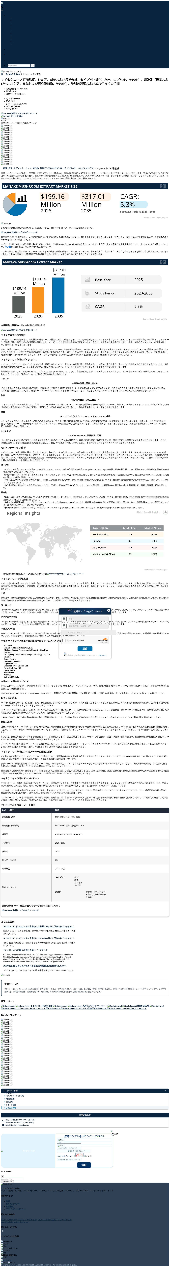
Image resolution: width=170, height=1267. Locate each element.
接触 (10, 60)
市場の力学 (10, 1093)
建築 (15, 41)
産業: (10, 15)
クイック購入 (16, 116)
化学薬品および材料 (22, 39)
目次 (10, 168)
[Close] (114, 1133)
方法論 (36, 168)
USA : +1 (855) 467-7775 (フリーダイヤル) (21, 7)
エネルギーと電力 (21, 31)
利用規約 (10, 1206)
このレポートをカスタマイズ (80, 168)
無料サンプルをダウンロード (53, 168)
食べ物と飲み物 (20, 28)
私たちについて (13, 1204)
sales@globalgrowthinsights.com (17, 1125)
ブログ (11, 49)
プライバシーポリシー (16, 1209)
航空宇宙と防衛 (20, 33)
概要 (5, 168)
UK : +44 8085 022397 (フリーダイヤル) (57, 7)
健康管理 (17, 20)
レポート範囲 (11, 1105)
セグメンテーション (23, 168)
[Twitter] (2, 1231)
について (12, 55)
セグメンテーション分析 (15, 1096)
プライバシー (102, 655)
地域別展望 (10, 1099)
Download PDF (7, 1182)
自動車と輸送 (19, 25)
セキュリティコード (66, 1156)
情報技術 (17, 18)
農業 (15, 36)
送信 (85, 648)
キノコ (8, 247)
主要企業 (9, 1102)
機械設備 (17, 23)
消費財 (16, 44)
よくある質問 (11, 1108)
